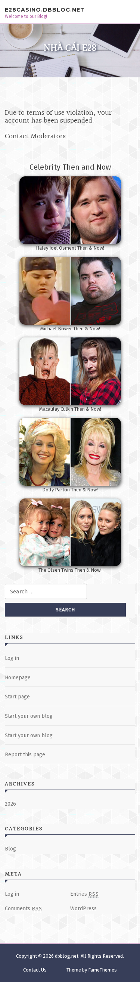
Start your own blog (29, 716)
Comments (23, 908)
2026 (10, 804)
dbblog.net (66, 956)
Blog (10, 849)
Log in (12, 658)
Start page (17, 697)
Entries (84, 894)
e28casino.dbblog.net (45, 9)
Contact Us (35, 970)
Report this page (25, 754)
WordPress (83, 908)
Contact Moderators (35, 136)
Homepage (18, 677)
